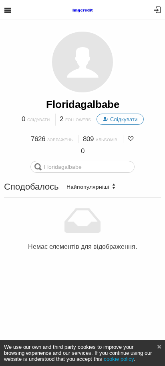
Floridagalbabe (82, 104)
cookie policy (119, 359)
